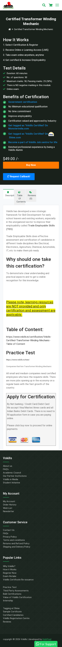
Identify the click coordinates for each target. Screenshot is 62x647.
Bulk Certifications (12, 594)
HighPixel (46, 639)
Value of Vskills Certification (17, 597)
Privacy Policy (10, 536)
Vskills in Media (10, 479)
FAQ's (6, 469)
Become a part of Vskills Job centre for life (32, 142)
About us (7, 466)
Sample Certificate (12, 611)
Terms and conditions (14, 540)
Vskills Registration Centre (16, 618)
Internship (8, 600)
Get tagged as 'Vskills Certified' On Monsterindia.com (28, 127)
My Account (9, 501)
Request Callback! (19, 176)
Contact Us (8, 530)
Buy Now (31, 165)
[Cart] (50, 5)
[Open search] (44, 5)
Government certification (22, 102)
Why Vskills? (9, 566)
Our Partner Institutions (15, 476)
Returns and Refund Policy (16, 543)
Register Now (9, 573)
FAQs (5, 533)
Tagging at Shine (11, 608)
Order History (9, 504)
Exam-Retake (9, 576)
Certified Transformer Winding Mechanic (33, 29)
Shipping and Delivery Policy (16, 546)
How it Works (9, 569)
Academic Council (12, 472)
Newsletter (8, 511)
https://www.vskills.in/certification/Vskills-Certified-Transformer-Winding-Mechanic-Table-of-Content (28, 340)
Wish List (7, 508)
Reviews (7, 621)
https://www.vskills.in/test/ (17, 360)
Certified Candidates (13, 615)
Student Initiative (11, 482)
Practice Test (10, 587)
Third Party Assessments (16, 590)
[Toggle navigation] (57, 5)
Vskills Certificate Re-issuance (18, 579)
